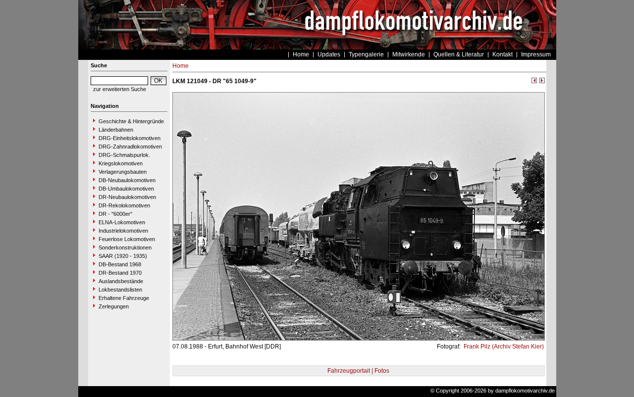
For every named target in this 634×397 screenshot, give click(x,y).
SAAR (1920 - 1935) (123, 256)
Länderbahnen (116, 130)
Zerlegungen (114, 306)
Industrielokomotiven (123, 231)
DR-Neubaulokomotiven (127, 197)
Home (301, 54)
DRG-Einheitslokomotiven (129, 138)
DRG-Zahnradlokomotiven (130, 146)
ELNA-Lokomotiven (122, 222)
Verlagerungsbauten (123, 172)
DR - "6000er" (115, 214)
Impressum (536, 54)
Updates (328, 54)
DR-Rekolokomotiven (124, 205)
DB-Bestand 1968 (120, 264)
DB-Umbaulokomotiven (126, 189)
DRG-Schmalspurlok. (124, 155)
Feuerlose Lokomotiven (127, 239)
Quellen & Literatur (458, 54)
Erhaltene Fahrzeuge (124, 298)
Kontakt (502, 54)
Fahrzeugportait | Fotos (358, 370)
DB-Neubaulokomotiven (127, 180)
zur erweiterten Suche (119, 89)
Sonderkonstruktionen (125, 247)
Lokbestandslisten (120, 290)
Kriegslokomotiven (121, 163)
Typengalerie (366, 54)
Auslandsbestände (121, 281)
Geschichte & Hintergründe (131, 121)
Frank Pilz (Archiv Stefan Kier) (503, 346)
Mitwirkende (408, 54)
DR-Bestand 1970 (120, 273)
